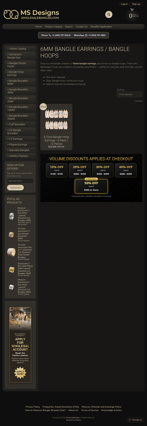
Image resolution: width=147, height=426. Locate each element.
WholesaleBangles (73, 418)
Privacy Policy (33, 406)
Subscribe (15, 187)
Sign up (136, 4)
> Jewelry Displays (17, 155)
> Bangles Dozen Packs (16, 65)
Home (38, 26)
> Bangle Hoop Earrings (15, 73)
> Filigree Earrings (17, 144)
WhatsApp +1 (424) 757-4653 (90, 35)
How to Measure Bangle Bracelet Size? (45, 410)
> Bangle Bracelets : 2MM (18, 100)
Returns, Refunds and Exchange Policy (101, 406)
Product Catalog (53, 26)
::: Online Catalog (16, 48)
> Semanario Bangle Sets (14, 56)
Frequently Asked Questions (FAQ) (61, 406)
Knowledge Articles (111, 410)
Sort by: (121, 89)
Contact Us (82, 26)
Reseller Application (101, 26)
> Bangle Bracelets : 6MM (18, 82)
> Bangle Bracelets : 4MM (18, 91)
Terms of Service (89, 410)
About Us (73, 410)
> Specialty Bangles (18, 150)
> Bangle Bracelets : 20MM (18, 117)
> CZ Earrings (14, 138)
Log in (124, 4)
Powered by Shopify (73, 420)
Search (69, 26)
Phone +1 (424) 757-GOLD (55, 35)
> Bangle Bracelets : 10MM (18, 108)
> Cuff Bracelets (16, 124)
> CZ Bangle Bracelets (14, 132)
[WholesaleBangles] (31, 14)
